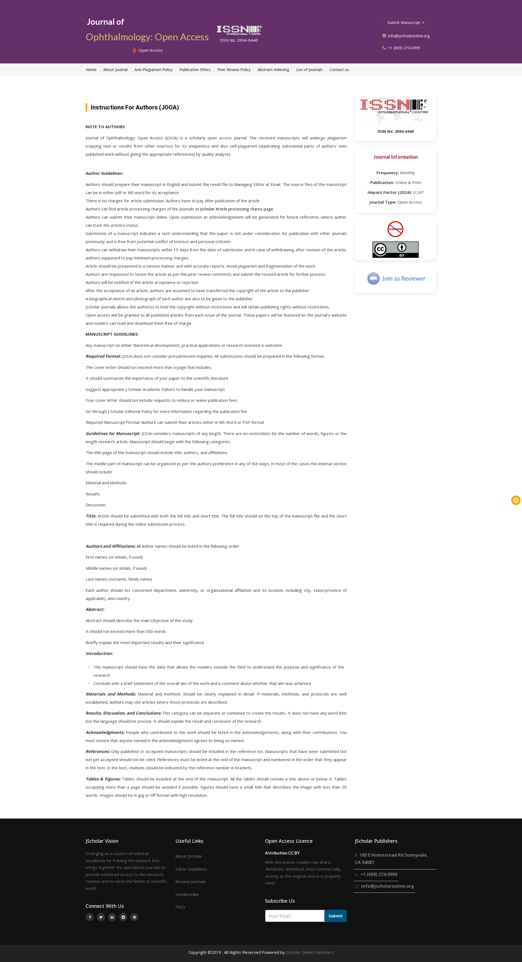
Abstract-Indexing (273, 69)
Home (91, 69)
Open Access (150, 50)
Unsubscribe (187, 894)
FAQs (180, 906)
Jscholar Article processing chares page (236, 209)
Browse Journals (190, 881)
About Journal (115, 69)
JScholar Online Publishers (310, 952)
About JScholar (188, 856)
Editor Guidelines (191, 869)
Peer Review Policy (234, 69)
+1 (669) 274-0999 (403, 47)
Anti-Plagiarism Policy (153, 69)
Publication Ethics (195, 69)
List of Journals (309, 69)
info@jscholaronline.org (408, 35)
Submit (336, 915)
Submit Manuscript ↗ (406, 22)
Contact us (339, 69)
